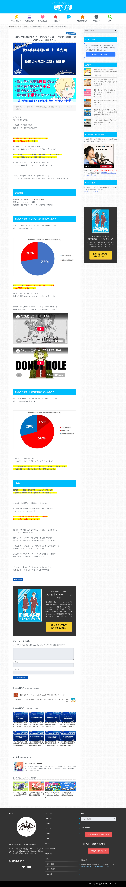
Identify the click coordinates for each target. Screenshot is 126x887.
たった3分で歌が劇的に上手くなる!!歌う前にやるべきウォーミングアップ (105, 121)
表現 (48, 838)
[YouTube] (29, 867)
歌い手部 (101, 884)
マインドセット (55, 21)
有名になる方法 (42, 21)
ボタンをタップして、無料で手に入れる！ (59, 626)
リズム (49, 828)
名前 (15, 662)
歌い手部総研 (18, 579)
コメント (16, 647)
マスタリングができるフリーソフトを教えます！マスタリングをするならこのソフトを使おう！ (105, 82)
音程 (48, 823)
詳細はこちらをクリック (91, 191)
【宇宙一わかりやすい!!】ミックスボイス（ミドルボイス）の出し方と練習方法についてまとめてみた (105, 112)
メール (16, 669)
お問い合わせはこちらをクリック (98, 834)
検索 (110, 21)
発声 (48, 833)
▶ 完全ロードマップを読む (100, 54)
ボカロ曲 (49, 874)
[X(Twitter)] (23, 867)
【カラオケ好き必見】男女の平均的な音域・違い (105, 101)
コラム (68, 21)
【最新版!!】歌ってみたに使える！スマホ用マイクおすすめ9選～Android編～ (105, 71)
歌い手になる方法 (29, 21)
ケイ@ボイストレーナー (33, 763)
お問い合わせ (96, 21)
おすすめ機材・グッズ (82, 21)
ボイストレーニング (16, 21)
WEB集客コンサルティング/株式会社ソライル (95, 867)
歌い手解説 (50, 864)
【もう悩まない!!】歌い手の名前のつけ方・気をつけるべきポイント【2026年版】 (105, 92)
